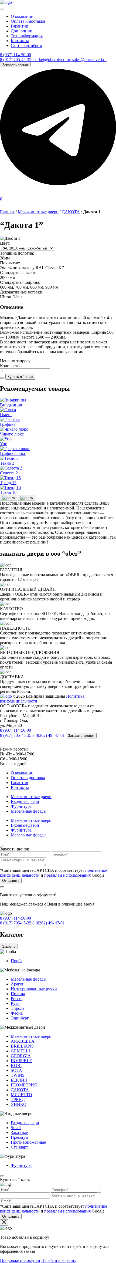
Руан (15, 1003)
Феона (17, 1013)
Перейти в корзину (58, 1260)
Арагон (18, 984)
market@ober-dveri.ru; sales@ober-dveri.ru (69, 59)
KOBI (16, 1065)
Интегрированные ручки (34, 989)
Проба (16, 960)
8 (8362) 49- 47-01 (48, 735)
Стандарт (19, 1147)
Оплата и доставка (28, 21)
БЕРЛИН (19, 1080)
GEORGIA (21, 1055)
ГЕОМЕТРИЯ (24, 1085)
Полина (18, 993)
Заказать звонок (15, 64)
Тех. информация (27, 35)
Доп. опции (21, 31)
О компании (22, 16)
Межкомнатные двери (38, 212)
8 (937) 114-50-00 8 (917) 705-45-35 (16, 57)
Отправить (10, 881)
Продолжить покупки (20, 1260)
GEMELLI (20, 1051)
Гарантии (19, 26)
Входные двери (25, 801)
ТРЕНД (18, 1099)
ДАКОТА (71, 212)
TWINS (18, 1075)
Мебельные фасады (28, 811)
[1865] (2, 378)
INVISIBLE (21, 1060)
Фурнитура (21, 806)
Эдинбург (20, 1018)
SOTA (16, 1070)
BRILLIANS (22, 1046)
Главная (7, 212)
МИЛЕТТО (21, 1094)
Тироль (17, 1008)
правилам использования (67, 875)
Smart (16, 1127)
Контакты (20, 40)
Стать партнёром (26, 45)
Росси (16, 998)
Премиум (19, 1137)
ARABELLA (23, 1041)
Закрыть (9, 946)
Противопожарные (28, 1142)
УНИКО (18, 1104)
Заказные (19, 1132)
